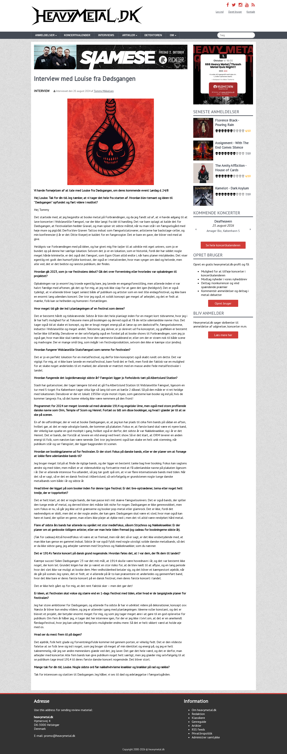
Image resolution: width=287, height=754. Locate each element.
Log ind (220, 11)
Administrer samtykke (206, 737)
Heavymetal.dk (87, 16)
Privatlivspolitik (202, 733)
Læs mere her (223, 335)
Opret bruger (235, 11)
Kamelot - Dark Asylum (232, 188)
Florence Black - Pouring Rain (227, 122)
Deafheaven (223, 221)
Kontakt (251, 11)
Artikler (196, 725)
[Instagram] (240, 5)
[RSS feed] (253, 5)
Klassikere (198, 718)
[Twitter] (234, 5)
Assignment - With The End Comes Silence (232, 145)
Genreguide (199, 722)
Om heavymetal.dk (204, 710)
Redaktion (198, 714)
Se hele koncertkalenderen (223, 245)
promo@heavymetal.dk (59, 736)
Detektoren (153, 35)
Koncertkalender (77, 35)
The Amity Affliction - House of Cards (230, 167)
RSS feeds (198, 729)
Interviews (106, 35)
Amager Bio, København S (223, 231)
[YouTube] (247, 5)
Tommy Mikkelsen (104, 91)
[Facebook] (227, 5)
